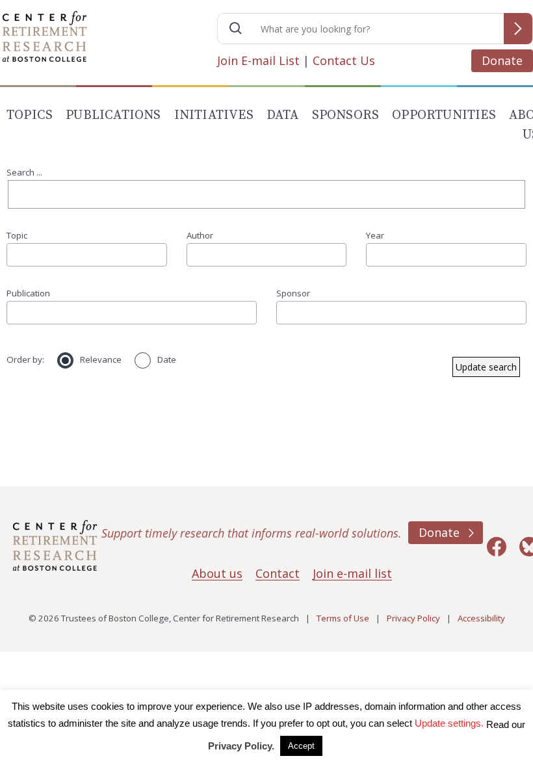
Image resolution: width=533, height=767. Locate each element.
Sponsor (293, 293)
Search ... (24, 172)
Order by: (25, 359)
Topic (16, 235)
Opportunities (444, 115)
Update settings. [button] (449, 723)
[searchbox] (15, 254)
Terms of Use (343, 618)
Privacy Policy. (241, 745)
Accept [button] (301, 746)
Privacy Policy (413, 618)
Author (200, 235)
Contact (277, 573)
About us (217, 573)
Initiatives (214, 115)
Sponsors (346, 115)
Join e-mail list (352, 573)
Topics (29, 115)
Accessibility (481, 618)
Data (282, 115)
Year (375, 235)
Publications (113, 115)
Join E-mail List (258, 60)
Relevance (101, 359)
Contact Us (344, 60)
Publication (28, 293)
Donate (502, 60)
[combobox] (86, 254)
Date (166, 359)
